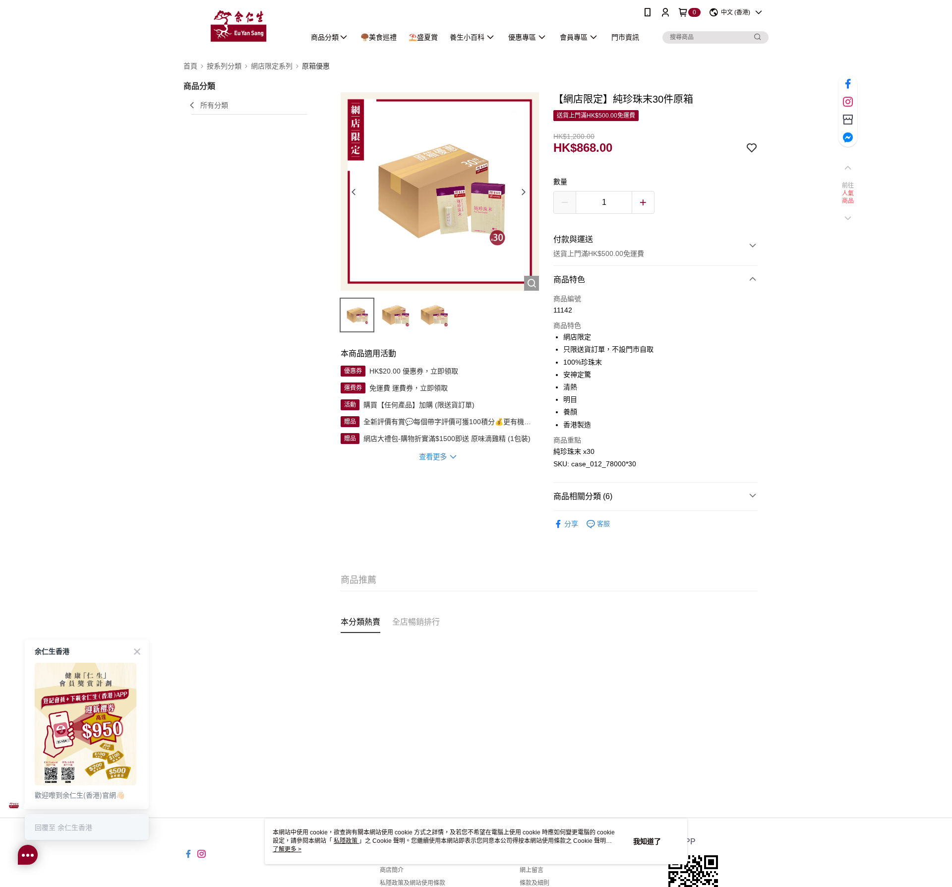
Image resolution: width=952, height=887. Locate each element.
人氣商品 (848, 197)
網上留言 (531, 870)
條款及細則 (534, 883)
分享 (571, 524)
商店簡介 (392, 870)
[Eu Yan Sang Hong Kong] (238, 26)
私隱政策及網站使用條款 (412, 883)
